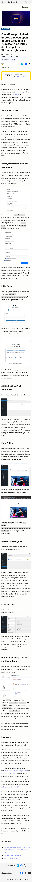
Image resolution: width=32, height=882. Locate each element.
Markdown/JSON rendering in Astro (16, 771)
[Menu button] (2, 2)
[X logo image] (25, 873)
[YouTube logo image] (29, 873)
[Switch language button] (26, 2)
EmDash (16, 95)
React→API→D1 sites (8, 773)
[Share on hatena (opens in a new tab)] (22, 64)
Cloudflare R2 (6, 59)
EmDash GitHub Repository (13, 855)
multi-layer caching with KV (10, 787)
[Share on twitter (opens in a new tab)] (29, 64)
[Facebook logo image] (21, 873)
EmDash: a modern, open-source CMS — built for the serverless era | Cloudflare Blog (17, 849)
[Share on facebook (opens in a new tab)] (26, 64)
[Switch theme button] (30, 2)
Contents (25, 7)
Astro (4, 56)
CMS (14, 59)
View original (21, 77)
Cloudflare (11, 56)
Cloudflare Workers (21, 56)
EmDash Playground (10, 858)
